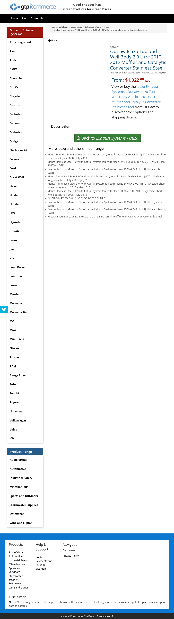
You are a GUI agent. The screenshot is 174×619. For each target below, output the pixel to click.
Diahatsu (16, 132)
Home (14, 18)
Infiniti (14, 231)
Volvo (13, 429)
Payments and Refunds (44, 562)
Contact (40, 557)
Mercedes (16, 303)
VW (12, 438)
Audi (13, 60)
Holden (14, 195)
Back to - (109, 138)
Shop (24, 18)
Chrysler (15, 96)
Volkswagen (18, 420)
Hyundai (15, 222)
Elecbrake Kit (18, 150)
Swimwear (17, 514)
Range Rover (18, 375)
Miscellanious (19, 487)
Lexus (14, 285)
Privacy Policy (71, 555)
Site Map (41, 568)
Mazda (14, 294)
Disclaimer (69, 550)
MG (12, 321)
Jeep (12, 249)
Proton (14, 357)
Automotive (18, 469)
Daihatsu (16, 114)
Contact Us (36, 18)
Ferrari (14, 159)
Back (54, 40)
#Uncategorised (20, 42)
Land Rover (17, 267)
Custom (15, 105)
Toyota (14, 402)
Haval (14, 186)
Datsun (15, 123)
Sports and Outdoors (24, 496)
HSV (12, 213)
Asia (12, 51)
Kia (12, 258)
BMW (13, 69)
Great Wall (17, 177)
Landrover (17, 276)
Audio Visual (18, 460)
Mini (13, 330)
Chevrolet (16, 78)
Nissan (14, 348)
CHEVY (14, 87)
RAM (13, 366)
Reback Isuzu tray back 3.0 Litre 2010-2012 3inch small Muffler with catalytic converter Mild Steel (105, 216)
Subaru (15, 384)
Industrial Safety (21, 478)
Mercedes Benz (20, 312)
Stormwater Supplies (24, 505)
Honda (14, 204)
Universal (16, 411)
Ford (13, 168)
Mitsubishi (17, 339)
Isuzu (13, 240)
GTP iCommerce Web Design (81, 615)
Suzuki (14, 393)
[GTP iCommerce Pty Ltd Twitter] (4, 309)
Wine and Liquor (21, 523)
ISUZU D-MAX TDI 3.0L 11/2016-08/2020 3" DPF (76, 198)
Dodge (14, 141)
